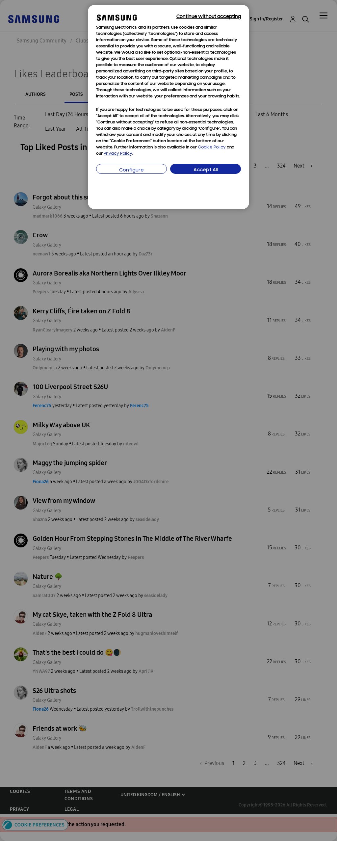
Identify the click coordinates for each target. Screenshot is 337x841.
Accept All (206, 170)
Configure (131, 170)
